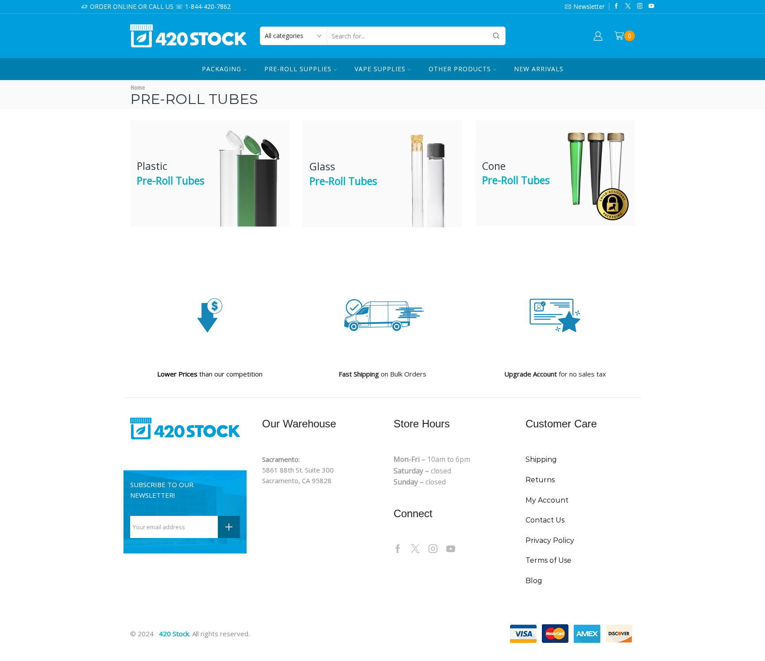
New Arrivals (539, 69)
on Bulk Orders (382, 373)
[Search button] (496, 36)
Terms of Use (548, 560)
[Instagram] (640, 6)
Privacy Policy (549, 540)
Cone (516, 173)
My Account (546, 500)
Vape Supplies (380, 69)
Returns (540, 480)
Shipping (541, 459)
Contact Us (544, 520)
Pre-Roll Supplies (298, 69)
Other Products (460, 69)
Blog (533, 580)
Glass (343, 173)
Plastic (171, 173)
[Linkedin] (651, 6)
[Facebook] (616, 6)
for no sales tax (555, 373)
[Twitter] (628, 6)
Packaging (221, 69)
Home (138, 87)
